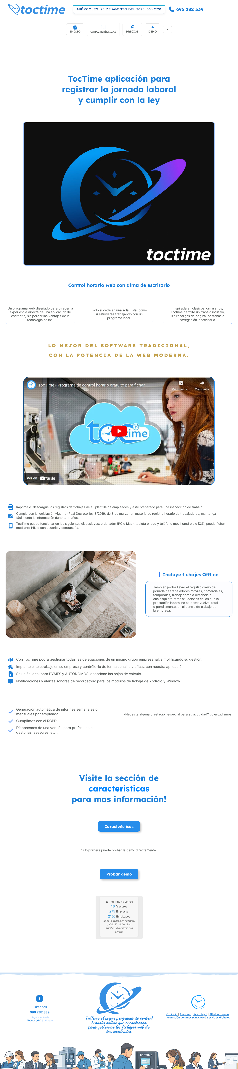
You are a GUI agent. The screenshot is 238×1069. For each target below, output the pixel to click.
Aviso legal (200, 1014)
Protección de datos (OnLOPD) (186, 1017)
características (119, 788)
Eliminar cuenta (219, 1014)
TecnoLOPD (34, 1020)
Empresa (185, 1014)
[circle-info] (39, 998)
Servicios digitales (218, 1017)
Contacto (171, 1014)
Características (119, 826)
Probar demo (119, 874)
